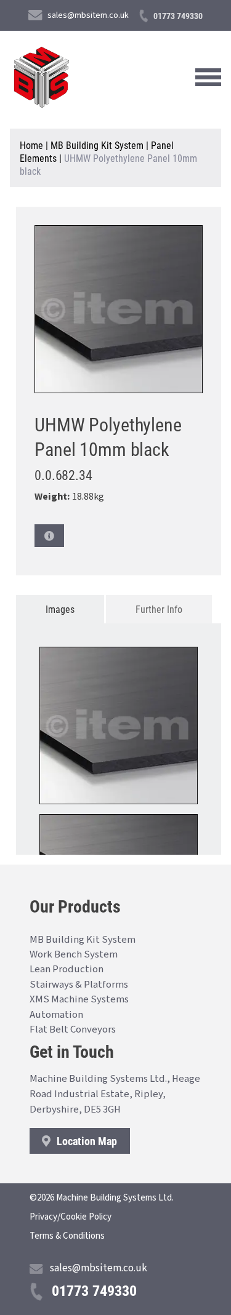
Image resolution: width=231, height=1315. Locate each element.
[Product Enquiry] (49, 535)
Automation (56, 1015)
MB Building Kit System (97, 144)
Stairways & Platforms (79, 984)
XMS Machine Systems (79, 999)
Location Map (85, 1140)
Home (31, 144)
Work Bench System (74, 954)
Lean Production (66, 969)
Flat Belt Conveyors (73, 1029)
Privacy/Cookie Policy (70, 1216)
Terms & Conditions (67, 1236)
